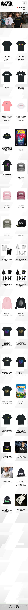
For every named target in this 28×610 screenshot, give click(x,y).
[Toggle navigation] (24, 2)
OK (17, 607)
